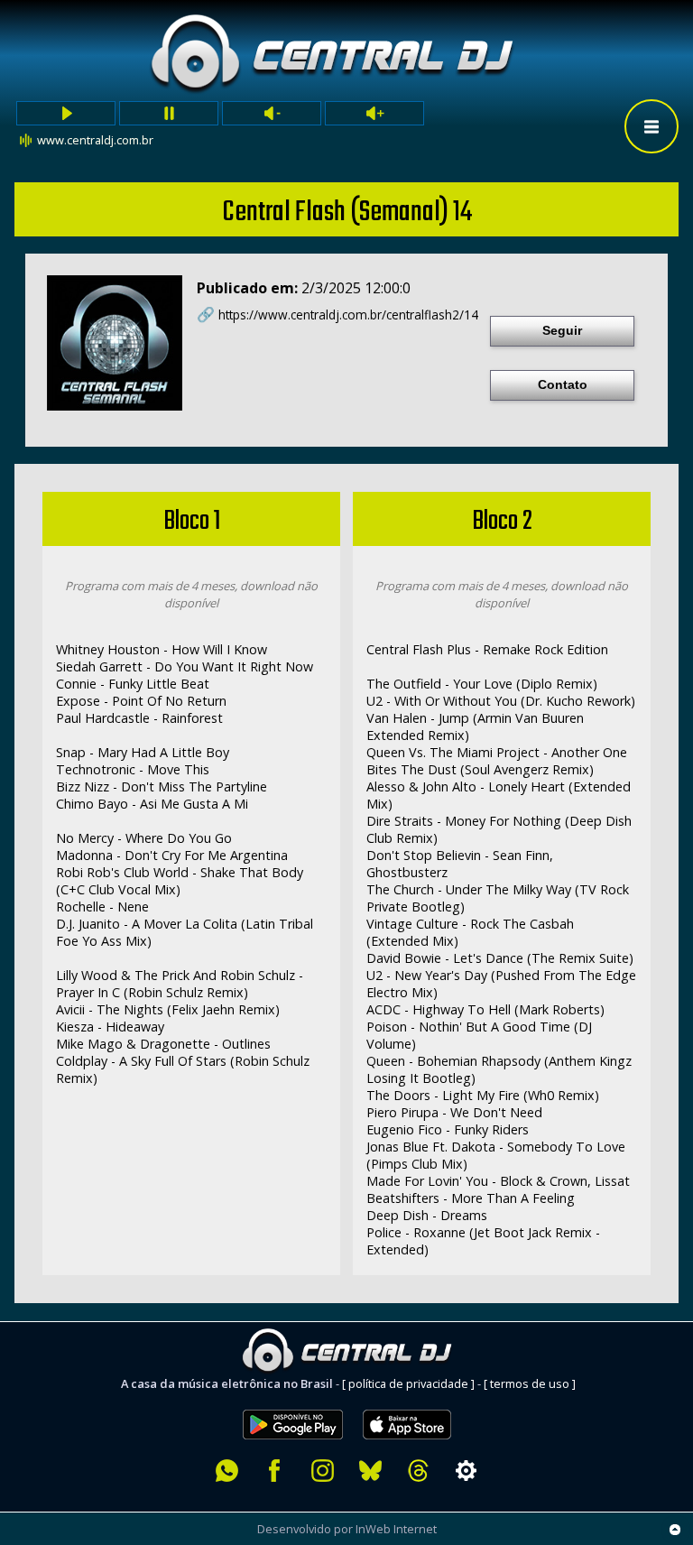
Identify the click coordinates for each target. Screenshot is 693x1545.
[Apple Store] (417, 1400)
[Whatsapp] (227, 1470)
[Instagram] (322, 1470)
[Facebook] (274, 1470)
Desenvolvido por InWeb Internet (347, 1529)
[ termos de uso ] (530, 1383)
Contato (562, 384)
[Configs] (466, 1470)
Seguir (562, 330)
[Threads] (418, 1470)
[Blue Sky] (370, 1470)
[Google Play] (293, 1400)
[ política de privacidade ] (408, 1383)
